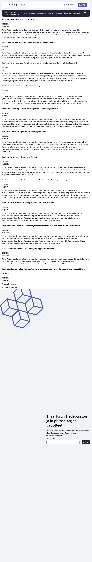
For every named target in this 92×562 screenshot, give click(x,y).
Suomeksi (69, 5)
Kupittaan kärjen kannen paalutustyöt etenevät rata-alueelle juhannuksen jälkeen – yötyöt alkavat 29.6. (39, 63)
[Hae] (29, 2)
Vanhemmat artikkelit (10, 288)
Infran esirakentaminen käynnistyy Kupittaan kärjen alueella (24, 132)
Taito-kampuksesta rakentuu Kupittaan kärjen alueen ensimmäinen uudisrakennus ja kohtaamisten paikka (41, 226)
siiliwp (6, 232)
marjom (7, 115)
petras (6, 26)
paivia (6, 138)
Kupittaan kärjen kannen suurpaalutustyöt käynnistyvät (22, 86)
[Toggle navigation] (85, 13)
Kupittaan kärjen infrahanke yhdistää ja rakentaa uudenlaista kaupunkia (28, 203)
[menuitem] (7, 5)
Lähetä (85, 442)
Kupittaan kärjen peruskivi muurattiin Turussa (18, 19)
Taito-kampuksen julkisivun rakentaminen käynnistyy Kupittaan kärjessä (28, 42)
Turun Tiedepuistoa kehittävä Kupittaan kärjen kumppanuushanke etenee (28, 249)
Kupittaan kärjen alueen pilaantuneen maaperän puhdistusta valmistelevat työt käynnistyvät (35, 180)
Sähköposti (50, 439)
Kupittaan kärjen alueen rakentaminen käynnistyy (20, 157)
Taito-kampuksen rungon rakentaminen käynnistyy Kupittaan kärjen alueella (30, 109)
